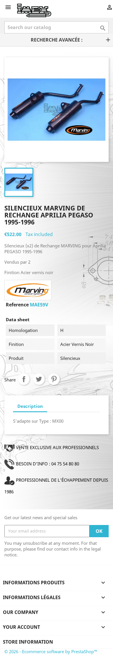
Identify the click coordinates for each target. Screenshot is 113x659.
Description (30, 406)
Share (24, 379)
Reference (17, 305)
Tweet (39, 379)
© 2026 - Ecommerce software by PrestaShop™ (50, 651)
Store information (28, 642)
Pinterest (54, 379)
